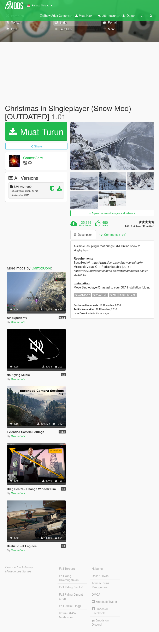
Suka (105, 225)
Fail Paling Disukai (71, 587)
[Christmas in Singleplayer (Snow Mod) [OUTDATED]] (112, 145)
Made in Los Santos (18, 571)
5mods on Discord (100, 622)
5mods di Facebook (100, 611)
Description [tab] (84, 234)
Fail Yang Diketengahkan (69, 578)
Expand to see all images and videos (112, 213)
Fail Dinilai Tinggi (70, 606)
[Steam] (25, 162)
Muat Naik (85, 15)
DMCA (96, 594)
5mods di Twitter (106, 602)
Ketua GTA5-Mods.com (67, 615)
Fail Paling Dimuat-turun (71, 596)
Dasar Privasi (100, 576)
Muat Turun (41, 131)
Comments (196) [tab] (114, 234)
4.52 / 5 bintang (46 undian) (139, 226)
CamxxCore (33, 157)
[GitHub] (30, 162)
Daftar (130, 15)
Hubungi (97, 568)
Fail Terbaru (67, 568)
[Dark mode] (142, 15)
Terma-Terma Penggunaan (101, 585)
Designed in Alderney (19, 567)
